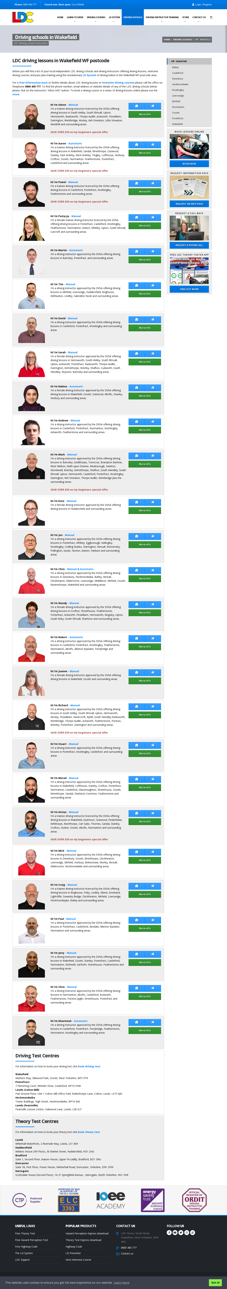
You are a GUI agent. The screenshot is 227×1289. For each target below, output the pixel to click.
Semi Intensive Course (78, 1259)
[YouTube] (175, 1232)
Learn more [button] (121, 1283)
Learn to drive (75, 17)
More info (145, 114)
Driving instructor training (162, 17)
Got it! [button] (215, 1282)
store (15, 94)
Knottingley (178, 90)
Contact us (199, 17)
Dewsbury (177, 78)
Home (60, 17)
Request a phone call (189, 245)
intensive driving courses (118, 82)
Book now (189, 163)
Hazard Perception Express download (87, 1233)
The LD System (24, 1253)
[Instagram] (186, 1232)
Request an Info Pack (189, 203)
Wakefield (177, 124)
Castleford (177, 72)
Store (185, 17)
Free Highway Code (26, 1246)
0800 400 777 (129, 1247)
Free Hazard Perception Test (31, 1240)
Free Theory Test (25, 1233)
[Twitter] (180, 1232)
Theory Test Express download (83, 1240)
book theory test (89, 1132)
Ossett (175, 112)
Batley (175, 67)
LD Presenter (73, 1253)
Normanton (178, 107)
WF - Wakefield (179, 61)
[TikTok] (192, 1232)
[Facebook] (169, 1232)
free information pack (33, 82)
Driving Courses (96, 17)
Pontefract (177, 118)
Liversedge (178, 95)
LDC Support (22, 1259)
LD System (114, 17)
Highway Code (74, 1246)
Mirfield (176, 101)
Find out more (189, 289)
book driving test (89, 1066)
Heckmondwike (180, 84)
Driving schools (132, 17)
